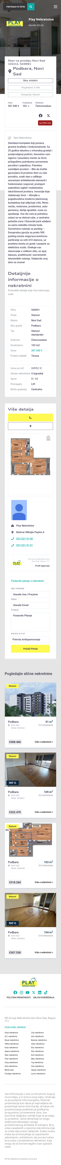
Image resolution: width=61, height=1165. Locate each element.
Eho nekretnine (37, 1048)
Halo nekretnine (37, 1044)
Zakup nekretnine (38, 1070)
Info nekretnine (37, 1036)
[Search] (30, 6)
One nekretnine (37, 1066)
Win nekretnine (37, 1051)
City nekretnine (37, 1033)
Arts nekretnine (11, 1066)
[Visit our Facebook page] (15, 992)
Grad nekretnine (11, 1033)
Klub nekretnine (11, 1048)
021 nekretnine (11, 1036)
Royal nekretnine (12, 1040)
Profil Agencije (42, 566)
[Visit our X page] (34, 992)
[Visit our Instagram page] (21, 992)
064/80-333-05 (36, 25)
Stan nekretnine (11, 1055)
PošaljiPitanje (30, 648)
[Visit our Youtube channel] (27, 992)
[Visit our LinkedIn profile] (40, 992)
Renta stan (9, 1070)
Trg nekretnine (37, 1062)
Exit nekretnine (37, 1055)
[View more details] (30, 417)
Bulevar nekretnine (39, 1040)
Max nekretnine (37, 1059)
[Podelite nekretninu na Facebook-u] (41, 116)
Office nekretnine (12, 1044)
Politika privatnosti (19, 997)
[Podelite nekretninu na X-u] (49, 116)
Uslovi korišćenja (43, 997)
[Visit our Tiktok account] (46, 992)
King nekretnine (11, 1062)
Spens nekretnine (12, 1051)
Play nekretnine (11, 1059)
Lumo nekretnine (38, 1074)
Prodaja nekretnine (13, 1074)
